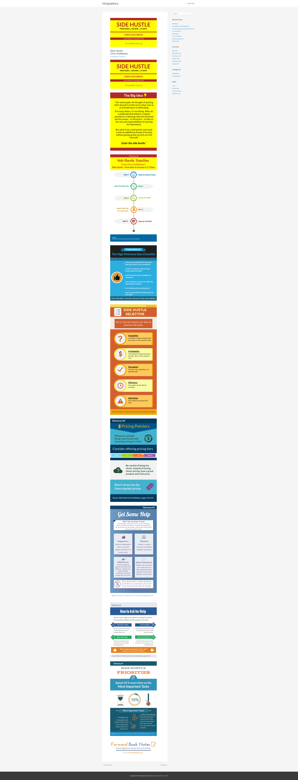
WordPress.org (176, 93)
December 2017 (176, 53)
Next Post (164, 765)
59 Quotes (175, 23)
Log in (174, 86)
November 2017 (176, 56)
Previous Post (107, 765)
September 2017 (176, 61)
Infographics (110, 3)
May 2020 (175, 51)
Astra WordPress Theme (161, 776)
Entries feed (175, 88)
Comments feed (176, 91)
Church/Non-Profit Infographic (180, 26)
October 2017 (176, 58)
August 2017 (175, 64)
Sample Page (190, 3)
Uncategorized (115, 56)
